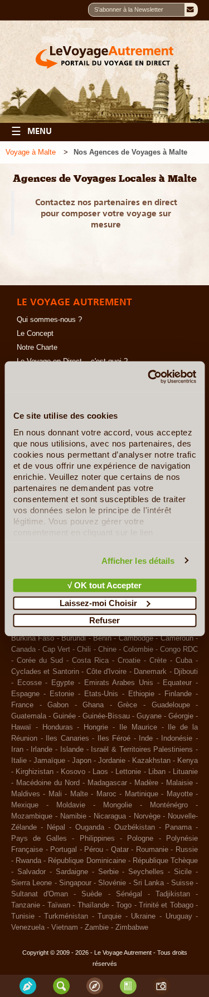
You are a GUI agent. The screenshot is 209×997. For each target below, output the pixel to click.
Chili (84, 649)
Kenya (187, 761)
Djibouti (186, 672)
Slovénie (112, 883)
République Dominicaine (86, 861)
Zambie (97, 927)
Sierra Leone (31, 883)
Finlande (178, 694)
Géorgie (180, 716)
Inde (146, 738)
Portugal (63, 850)
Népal (56, 827)
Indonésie (176, 738)
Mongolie (117, 805)
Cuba (184, 660)
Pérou (93, 850)
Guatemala (28, 716)
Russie (187, 850)
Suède (91, 894)
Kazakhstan (151, 761)
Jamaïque (49, 761)
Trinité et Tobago (166, 905)
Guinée (64, 716)
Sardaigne (72, 872)
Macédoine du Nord (48, 783)
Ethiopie (141, 694)
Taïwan (58, 905)
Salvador (31, 872)
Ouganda (89, 827)
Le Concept (35, 334)
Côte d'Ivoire (106, 672)
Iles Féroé (114, 738)
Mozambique (31, 816)
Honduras (57, 727)
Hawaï (21, 727)
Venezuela (28, 927)
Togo (124, 905)
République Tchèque (165, 861)
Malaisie (179, 783)
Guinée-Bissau (106, 716)
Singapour (75, 883)
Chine (107, 649)
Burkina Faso (32, 638)
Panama (178, 827)
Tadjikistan (172, 894)
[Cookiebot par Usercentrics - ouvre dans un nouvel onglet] (148, 376)
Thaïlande (93, 905)
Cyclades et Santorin (45, 672)
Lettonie (128, 772)
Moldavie (70, 805)
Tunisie (23, 916)
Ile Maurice (138, 727)
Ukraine (143, 916)
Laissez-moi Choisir (98, 602)
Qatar (120, 850)
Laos (100, 772)
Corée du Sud (40, 660)
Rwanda (28, 861)
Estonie (62, 694)
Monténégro (169, 805)
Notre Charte (37, 347)
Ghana (93, 705)
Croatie (129, 660)
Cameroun (177, 638)
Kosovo (73, 772)
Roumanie (152, 850)
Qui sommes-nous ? (49, 320)
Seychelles (146, 872)
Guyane (149, 716)
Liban (157, 772)
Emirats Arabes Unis (118, 683)
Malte (79, 794)
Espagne (25, 694)
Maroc (106, 794)
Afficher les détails (138, 560)
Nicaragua (110, 816)
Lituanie (185, 772)
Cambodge (136, 638)
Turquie (109, 916)
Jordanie (111, 761)
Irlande (41, 749)
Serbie (108, 872)
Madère (146, 783)
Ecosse (29, 683)
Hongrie (96, 727)
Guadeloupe (171, 705)
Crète (158, 660)
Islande (72, 749)
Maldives (25, 794)
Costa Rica (90, 660)
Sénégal (129, 894)
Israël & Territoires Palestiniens (142, 749)
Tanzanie (25, 905)
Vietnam (64, 927)
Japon (81, 761)
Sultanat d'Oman (39, 894)
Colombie (138, 649)
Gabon (58, 705)
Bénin (102, 638)
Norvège (147, 816)
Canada (23, 649)
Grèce (127, 705)
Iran (17, 749)
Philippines (97, 838)
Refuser (104, 620)
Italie (19, 761)
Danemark (150, 672)
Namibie (73, 816)
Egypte (62, 683)
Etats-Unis (101, 694)
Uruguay (179, 916)
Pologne (140, 838)
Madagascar (107, 783)
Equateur (177, 683)
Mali (55, 794)
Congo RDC (179, 649)
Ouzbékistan (134, 827)
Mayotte (180, 794)
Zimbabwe (131, 927)
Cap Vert (56, 649)
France (22, 705)
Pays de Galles (39, 838)
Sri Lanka (148, 883)
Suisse (182, 883)
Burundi (73, 638)
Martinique (141, 794)
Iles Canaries (67, 738)
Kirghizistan (35, 772)
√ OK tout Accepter (104, 585)
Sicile (183, 872)
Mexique (24, 805)
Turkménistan (66, 916)
